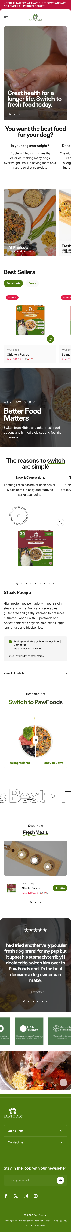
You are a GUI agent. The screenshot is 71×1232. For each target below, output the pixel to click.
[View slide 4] (38, 1001)
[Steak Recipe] (11, 887)
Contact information (35, 1225)
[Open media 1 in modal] (60, 522)
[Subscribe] (60, 1180)
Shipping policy (60, 1221)
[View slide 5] (42, 1001)
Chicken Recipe (18, 354)
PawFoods (13, 350)
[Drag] (35, 740)
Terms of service (42, 1221)
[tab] (13, 283)
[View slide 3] (40, 902)
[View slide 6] (47, 1001)
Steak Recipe (31, 888)
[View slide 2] (35, 902)
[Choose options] (50, 339)
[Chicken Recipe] (30, 319)
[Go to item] (17, 583)
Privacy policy (26, 1221)
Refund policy (10, 1221)
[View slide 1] (31, 902)
